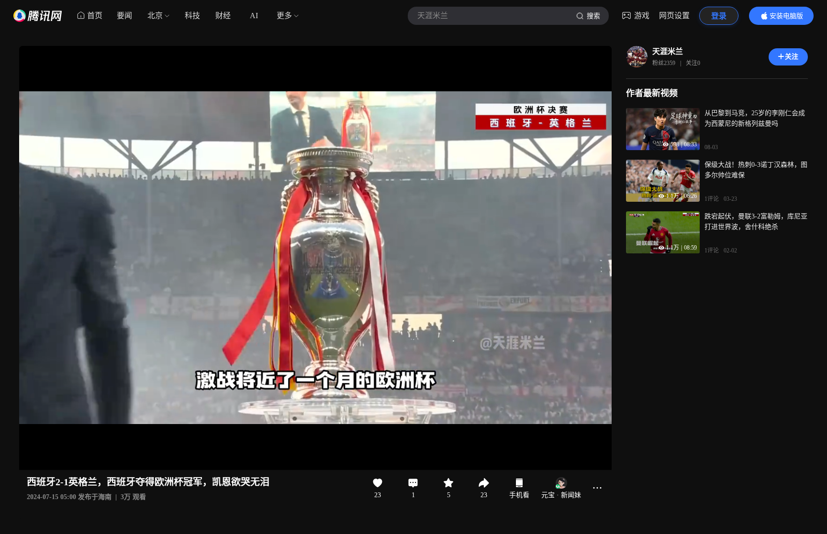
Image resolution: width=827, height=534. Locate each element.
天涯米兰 (667, 51)
